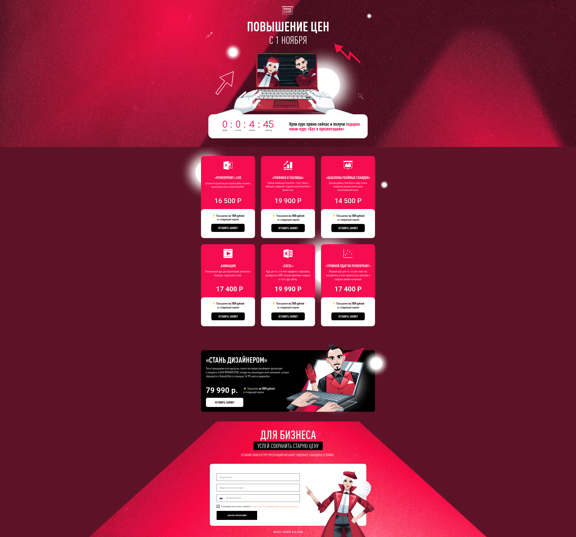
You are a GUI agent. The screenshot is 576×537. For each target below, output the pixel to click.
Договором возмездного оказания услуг (286, 506)
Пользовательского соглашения (260, 506)
